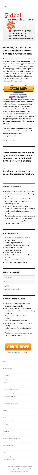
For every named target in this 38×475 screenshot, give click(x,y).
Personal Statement (8, 435)
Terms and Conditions (9, 459)
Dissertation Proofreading (10, 403)
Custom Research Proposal (11, 389)
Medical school (7, 428)
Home (5, 361)
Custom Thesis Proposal (10, 393)
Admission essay (7, 368)
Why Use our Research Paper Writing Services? (16, 442)
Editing (5, 410)
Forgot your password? (11, 289)
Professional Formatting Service (12, 438)
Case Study (6, 375)
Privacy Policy (7, 456)
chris (7, 140)
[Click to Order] (19, 91)
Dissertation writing (8, 407)
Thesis (4, 452)
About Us (5, 365)
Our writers (6, 431)
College (5, 379)
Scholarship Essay (8, 445)
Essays (5, 414)
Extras (4, 417)
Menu (5, 7)
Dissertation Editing (8, 400)
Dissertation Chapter (9, 396)
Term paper (6, 449)
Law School (6, 424)
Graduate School (8, 421)
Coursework (6, 386)
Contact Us (6, 382)
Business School (7, 372)
